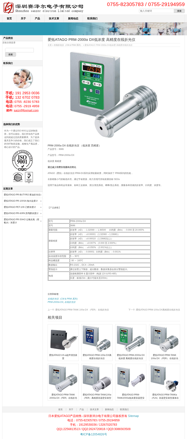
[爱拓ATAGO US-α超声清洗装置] (63, 352)
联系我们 (92, 18)
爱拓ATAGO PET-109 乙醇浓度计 (20, 207)
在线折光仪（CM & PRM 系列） (68, 45)
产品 (37, 18)
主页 (50, 45)
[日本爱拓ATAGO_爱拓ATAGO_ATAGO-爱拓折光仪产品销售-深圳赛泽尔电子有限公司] (43, 14)
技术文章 (54, 18)
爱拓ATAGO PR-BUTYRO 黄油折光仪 (22, 194)
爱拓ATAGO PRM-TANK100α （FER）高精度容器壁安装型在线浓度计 (97, 398)
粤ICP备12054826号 (93, 434)
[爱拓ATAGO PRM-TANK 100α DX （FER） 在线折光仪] (164, 352)
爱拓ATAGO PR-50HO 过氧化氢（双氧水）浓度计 (21, 221)
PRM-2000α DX (55, 302)
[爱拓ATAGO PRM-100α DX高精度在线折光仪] (97, 352)
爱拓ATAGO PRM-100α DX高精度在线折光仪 (154, 309)
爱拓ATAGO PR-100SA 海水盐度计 (21, 201)
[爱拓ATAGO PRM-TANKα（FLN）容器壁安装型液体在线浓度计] (164, 391)
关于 (23, 18)
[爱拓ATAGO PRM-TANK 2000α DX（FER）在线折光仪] (63, 391)
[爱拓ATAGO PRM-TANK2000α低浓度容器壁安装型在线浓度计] (130, 391)
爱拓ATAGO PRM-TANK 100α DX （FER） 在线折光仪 (78, 309)
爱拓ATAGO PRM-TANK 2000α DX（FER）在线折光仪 (63, 398)
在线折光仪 (69, 302)
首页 (9, 18)
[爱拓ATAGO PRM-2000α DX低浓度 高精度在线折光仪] (130, 352)
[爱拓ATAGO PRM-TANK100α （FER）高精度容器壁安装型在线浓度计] (97, 391)
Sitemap (133, 415)
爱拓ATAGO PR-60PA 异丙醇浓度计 (21, 213)
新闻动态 (73, 18)
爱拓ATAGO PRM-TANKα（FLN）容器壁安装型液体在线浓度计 (164, 398)
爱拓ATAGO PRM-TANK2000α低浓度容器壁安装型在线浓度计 (130, 398)
